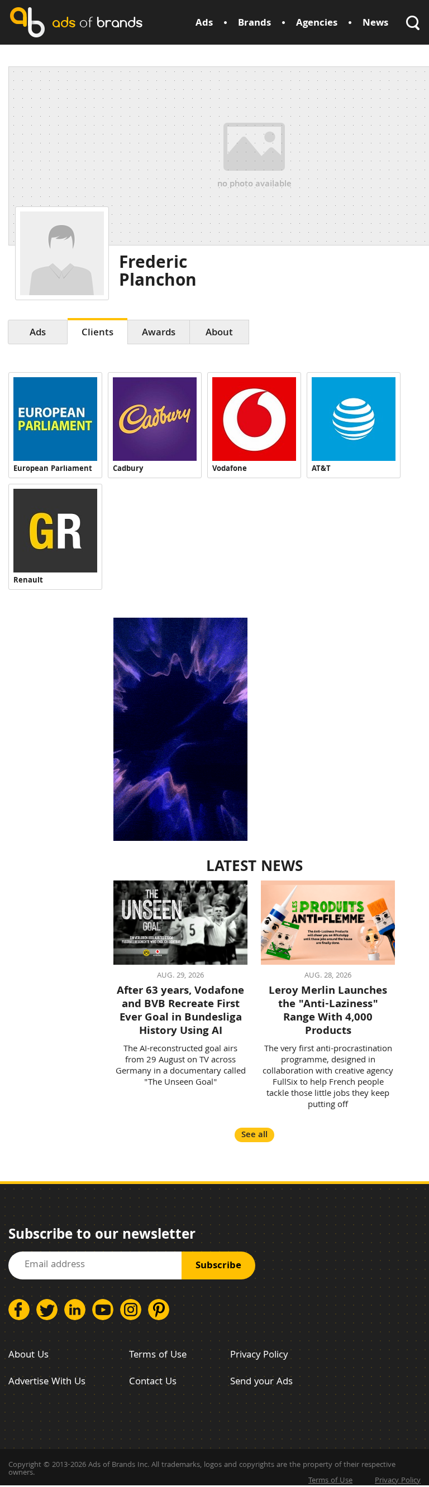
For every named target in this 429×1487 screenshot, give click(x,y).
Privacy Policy (259, 1356)
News (375, 24)
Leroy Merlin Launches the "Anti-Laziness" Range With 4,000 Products (328, 1012)
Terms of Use (158, 1356)
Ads (204, 24)
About (219, 333)
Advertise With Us (46, 1382)
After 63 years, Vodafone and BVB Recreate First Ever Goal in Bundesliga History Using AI (180, 1012)
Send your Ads (261, 1382)
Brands (254, 24)
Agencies (316, 24)
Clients (97, 333)
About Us (28, 1356)
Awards (158, 333)
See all (254, 1135)
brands (97, 22)
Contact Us (153, 1382)
